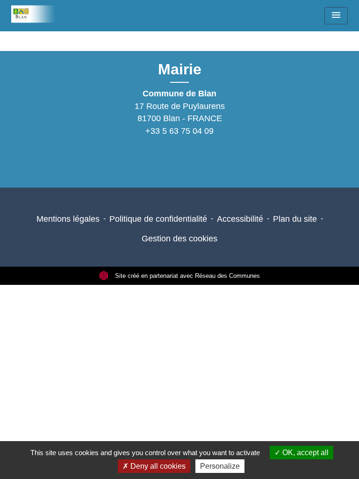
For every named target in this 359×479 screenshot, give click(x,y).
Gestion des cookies (179, 238)
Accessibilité (240, 219)
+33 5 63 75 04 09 (179, 131)
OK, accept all (304, 453)
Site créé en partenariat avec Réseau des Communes (186, 275)
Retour (176, 46)
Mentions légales (68, 219)
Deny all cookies (157, 466)
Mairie (179, 69)
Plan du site (295, 219)
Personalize (220, 466)
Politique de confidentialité (158, 219)
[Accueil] (36, 14)
